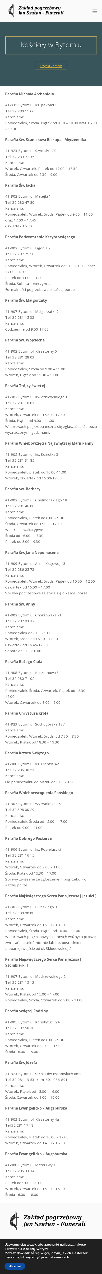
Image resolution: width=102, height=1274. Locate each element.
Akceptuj (15, 1266)
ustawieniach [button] (59, 1257)
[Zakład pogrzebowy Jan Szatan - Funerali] (38, 15)
